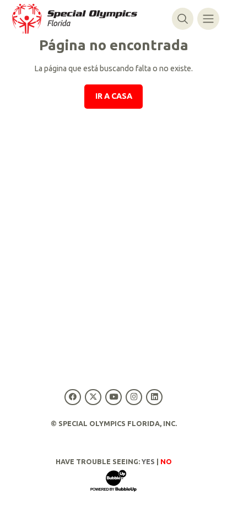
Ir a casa (113, 96)
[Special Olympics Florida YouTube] (113, 397)
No (166, 461)
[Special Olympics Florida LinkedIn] (154, 397)
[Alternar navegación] (208, 18)
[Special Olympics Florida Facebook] (72, 397)
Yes (148, 461)
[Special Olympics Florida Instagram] (134, 397)
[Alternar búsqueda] (182, 18)
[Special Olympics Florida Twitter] (93, 397)
